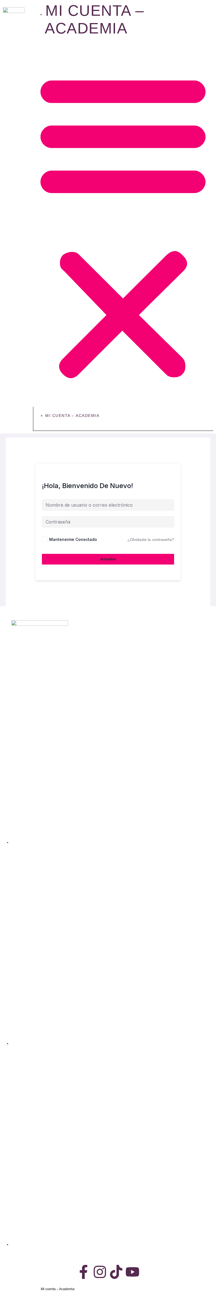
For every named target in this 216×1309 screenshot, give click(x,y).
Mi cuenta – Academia (72, 415)
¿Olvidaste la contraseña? (150, 539)
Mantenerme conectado (73, 539)
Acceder (108, 559)
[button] (123, 225)
